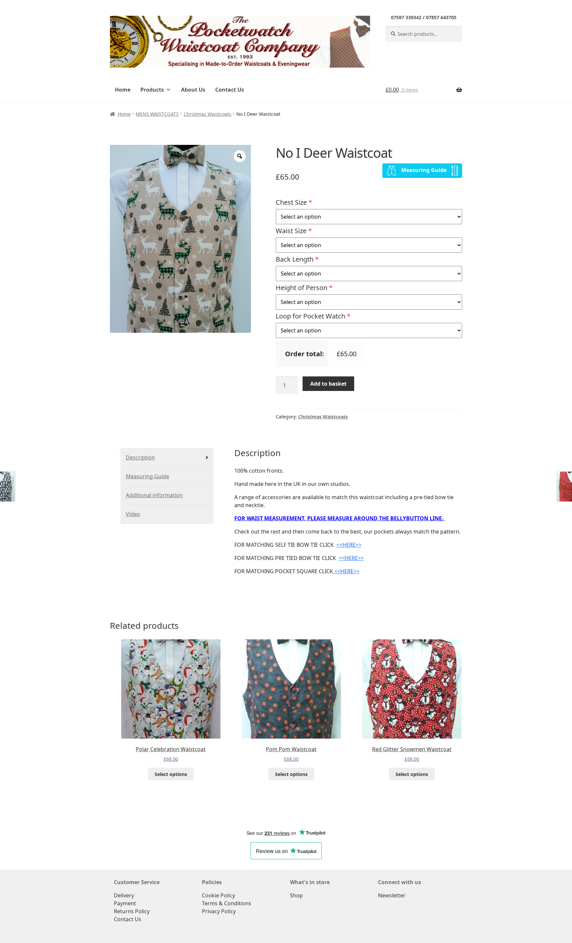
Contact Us (229, 89)
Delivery (124, 895)
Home (122, 89)
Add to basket (328, 383)
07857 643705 (441, 17)
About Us (193, 89)
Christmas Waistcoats (207, 114)
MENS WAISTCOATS (157, 114)
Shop (296, 895)
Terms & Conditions (226, 903)
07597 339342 (406, 17)
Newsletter (391, 895)
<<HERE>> (348, 544)
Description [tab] (140, 457)
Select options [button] (171, 774)
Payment (125, 903)
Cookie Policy (218, 895)
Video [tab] (133, 514)
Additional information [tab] (154, 495)
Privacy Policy (219, 911)
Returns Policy (132, 911)
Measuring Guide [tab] (147, 476)
